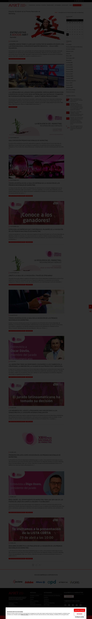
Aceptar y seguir (79, 610)
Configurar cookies (79, 616)
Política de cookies (24, 614)
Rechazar (79, 613)
